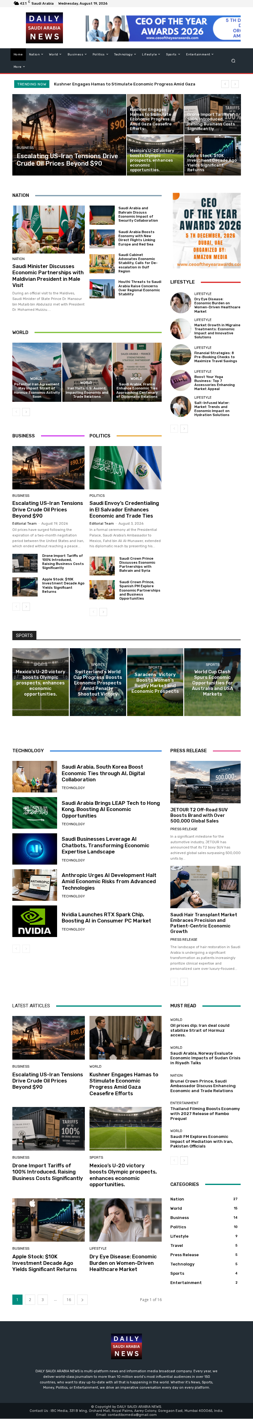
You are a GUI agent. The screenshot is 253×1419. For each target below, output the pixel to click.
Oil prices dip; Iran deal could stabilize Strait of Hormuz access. (200, 1030)
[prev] (225, 84)
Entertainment (184, 1103)
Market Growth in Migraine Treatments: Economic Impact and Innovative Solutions (217, 331)
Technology (73, 788)
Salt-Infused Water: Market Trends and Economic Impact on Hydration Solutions (212, 409)
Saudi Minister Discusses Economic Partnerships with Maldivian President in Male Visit (48, 275)
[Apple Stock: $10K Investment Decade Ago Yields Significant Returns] (212, 155)
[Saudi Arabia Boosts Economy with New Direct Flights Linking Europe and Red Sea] (102, 239)
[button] (233, 60)
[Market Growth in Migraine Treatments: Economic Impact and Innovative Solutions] (180, 328)
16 (69, 1299)
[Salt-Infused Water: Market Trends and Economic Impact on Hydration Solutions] (180, 406)
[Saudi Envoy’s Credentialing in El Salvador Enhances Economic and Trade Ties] (125, 467)
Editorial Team (24, 524)
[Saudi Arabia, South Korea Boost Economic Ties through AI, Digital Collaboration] (34, 776)
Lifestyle (203, 294)
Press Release (183, 829)
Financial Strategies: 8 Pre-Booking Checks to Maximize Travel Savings (215, 357)
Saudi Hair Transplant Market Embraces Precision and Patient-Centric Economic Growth (203, 923)
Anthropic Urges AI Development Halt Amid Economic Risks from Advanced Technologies (109, 881)
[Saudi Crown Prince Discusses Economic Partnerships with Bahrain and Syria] (102, 566)
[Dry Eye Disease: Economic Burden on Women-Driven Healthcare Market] (180, 302)
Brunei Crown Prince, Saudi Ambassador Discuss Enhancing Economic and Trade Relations (203, 1086)
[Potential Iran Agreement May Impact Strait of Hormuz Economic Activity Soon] (36, 372)
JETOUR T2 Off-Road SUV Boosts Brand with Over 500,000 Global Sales (199, 815)
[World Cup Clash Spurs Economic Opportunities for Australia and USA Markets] (212, 682)
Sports (40, 664)
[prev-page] (16, 412)
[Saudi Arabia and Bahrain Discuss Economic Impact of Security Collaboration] (102, 215)
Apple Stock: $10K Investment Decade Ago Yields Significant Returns (63, 585)
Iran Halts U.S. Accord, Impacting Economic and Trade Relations (87, 392)
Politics (97, 495)
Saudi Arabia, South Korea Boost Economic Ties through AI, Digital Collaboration (103, 773)
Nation (18, 259)
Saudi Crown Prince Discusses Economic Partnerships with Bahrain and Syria (137, 565)
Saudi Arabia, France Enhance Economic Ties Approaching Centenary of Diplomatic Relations (137, 390)
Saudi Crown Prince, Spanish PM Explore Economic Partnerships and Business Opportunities (139, 590)
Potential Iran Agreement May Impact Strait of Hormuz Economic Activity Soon (37, 390)
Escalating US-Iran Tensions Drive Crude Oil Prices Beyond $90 (47, 509)
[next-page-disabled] (26, 949)
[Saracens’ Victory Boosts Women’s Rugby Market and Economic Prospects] (155, 682)
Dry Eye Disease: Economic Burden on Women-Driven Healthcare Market (217, 305)
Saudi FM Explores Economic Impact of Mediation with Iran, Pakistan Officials (201, 1141)
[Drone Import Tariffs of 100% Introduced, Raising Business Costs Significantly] (212, 114)
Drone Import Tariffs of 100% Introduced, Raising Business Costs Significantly (63, 562)
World (36, 378)
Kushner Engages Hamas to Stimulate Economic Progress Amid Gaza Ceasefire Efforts (123, 1083)
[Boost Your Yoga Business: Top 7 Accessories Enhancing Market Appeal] (180, 380)
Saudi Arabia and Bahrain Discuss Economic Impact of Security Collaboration (138, 214)
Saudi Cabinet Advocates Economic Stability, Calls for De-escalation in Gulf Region (138, 263)
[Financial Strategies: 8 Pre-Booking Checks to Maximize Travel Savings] (180, 354)
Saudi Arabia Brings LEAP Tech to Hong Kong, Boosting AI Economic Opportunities (111, 809)
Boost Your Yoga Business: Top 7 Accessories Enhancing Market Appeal (214, 383)
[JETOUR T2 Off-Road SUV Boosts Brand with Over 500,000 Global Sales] (205, 782)
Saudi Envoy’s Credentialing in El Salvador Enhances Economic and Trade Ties (124, 509)
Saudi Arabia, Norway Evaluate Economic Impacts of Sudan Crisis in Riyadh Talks (205, 1058)
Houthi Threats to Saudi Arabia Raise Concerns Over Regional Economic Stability (139, 288)
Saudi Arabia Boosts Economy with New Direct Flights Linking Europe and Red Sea (136, 238)
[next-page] (26, 412)
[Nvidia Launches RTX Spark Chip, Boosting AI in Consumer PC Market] (34, 921)
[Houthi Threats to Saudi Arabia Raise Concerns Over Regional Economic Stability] (102, 288)
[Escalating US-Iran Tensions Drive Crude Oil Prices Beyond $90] (69, 135)
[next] (235, 84)
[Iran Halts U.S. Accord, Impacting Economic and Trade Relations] (86, 372)
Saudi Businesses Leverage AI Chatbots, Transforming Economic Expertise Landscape (105, 845)
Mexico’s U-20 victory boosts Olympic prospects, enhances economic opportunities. (123, 1174)
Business (25, 148)
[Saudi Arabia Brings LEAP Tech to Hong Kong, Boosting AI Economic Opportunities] (34, 813)
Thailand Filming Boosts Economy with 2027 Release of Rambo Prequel (205, 1113)
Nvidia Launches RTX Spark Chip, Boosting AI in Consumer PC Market (106, 917)
